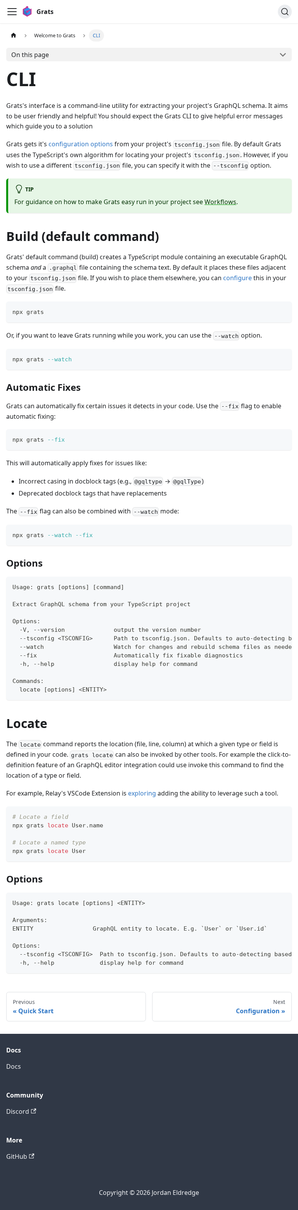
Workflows (220, 202)
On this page (30, 54)
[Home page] (13, 35)
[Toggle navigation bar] (12, 11)
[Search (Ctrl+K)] (285, 12)
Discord (17, 1111)
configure (237, 278)
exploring (142, 793)
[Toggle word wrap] (268, 586)
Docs (13, 1066)
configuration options (81, 144)
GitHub (16, 1156)
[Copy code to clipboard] (282, 311)
